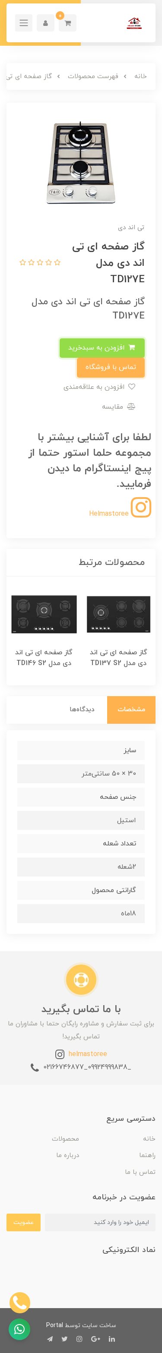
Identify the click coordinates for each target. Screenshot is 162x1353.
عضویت (23, 1222)
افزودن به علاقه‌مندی (95, 387)
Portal (54, 1325)
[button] (67, 23)
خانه (149, 1139)
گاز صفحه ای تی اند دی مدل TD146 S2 (44, 658)
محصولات (65, 1139)
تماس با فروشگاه (111, 367)
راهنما (147, 1155)
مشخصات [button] (131, 709)
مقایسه (113, 407)
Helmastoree (110, 514)
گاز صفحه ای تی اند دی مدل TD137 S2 (118, 658)
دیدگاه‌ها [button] (82, 709)
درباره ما (67, 1155)
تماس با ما (140, 1172)
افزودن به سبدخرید (97, 348)
